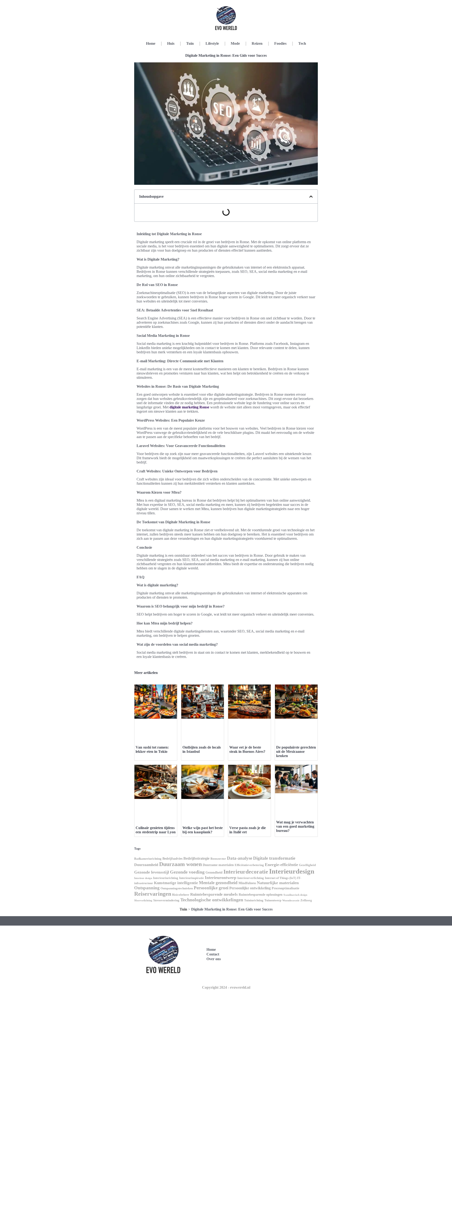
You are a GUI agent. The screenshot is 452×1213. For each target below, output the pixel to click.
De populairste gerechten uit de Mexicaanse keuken (296, 751)
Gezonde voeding (187, 871)
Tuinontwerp (272, 900)
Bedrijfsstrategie (196, 858)
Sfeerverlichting (143, 900)
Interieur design (143, 878)
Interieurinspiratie (191, 878)
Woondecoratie (290, 900)
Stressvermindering (166, 900)
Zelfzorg (306, 900)
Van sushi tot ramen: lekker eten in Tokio (152, 749)
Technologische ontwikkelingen (211, 899)
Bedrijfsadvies (172, 858)
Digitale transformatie (274, 858)
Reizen (257, 43)
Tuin (190, 43)
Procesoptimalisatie (285, 888)
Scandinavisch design (295, 895)
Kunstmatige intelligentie (176, 883)
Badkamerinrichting (147, 858)
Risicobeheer (180, 894)
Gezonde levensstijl (151, 872)
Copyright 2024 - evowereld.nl (226, 987)
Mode (235, 43)
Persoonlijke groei (211, 887)
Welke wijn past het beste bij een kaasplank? (202, 830)
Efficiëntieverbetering (249, 865)
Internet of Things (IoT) (280, 878)
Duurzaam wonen (180, 864)
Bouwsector (218, 858)
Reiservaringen (152, 894)
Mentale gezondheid (218, 882)
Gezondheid (214, 872)
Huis (170, 43)
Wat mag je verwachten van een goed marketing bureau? (295, 826)
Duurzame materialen (218, 865)
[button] (311, 196)
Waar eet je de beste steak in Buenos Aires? (247, 749)
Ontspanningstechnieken (177, 888)
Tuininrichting (253, 900)
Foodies (280, 43)
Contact (212, 954)
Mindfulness (247, 883)
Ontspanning (147, 887)
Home (150, 43)
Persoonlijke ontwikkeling (250, 888)
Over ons (213, 959)
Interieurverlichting (250, 878)
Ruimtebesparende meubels (214, 894)
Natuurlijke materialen (278, 882)
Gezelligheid (307, 865)
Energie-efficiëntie (281, 864)
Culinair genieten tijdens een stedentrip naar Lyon (156, 830)
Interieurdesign (291, 871)
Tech (302, 43)
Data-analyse (239, 858)
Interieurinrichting (165, 878)
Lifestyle (212, 43)
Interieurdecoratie (245, 871)
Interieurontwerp (220, 877)
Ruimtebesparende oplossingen (260, 894)
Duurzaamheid (146, 865)
